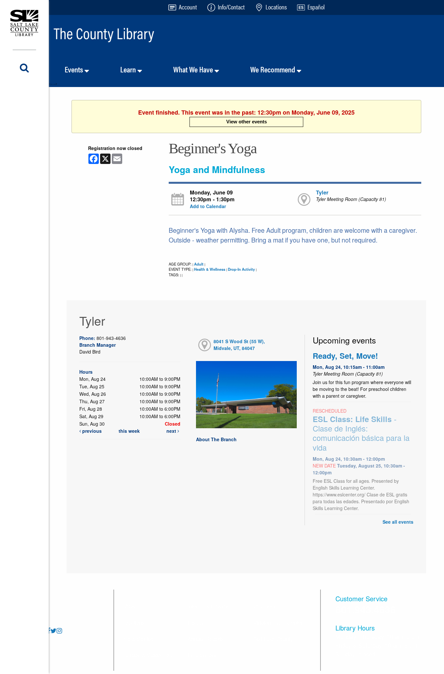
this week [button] (129, 431)
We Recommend (273, 69)
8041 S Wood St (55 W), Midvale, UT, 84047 (239, 344)
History (196, 622)
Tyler (322, 192)
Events (75, 69)
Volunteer (264, 606)
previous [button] (91, 431)
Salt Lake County (273, 639)
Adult (198, 264)
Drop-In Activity (241, 269)
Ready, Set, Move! (345, 355)
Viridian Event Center (278, 622)
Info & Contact (138, 639)
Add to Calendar (208, 206)
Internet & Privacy (208, 606)
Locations (133, 622)
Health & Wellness (209, 269)
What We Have (194, 69)
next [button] (171, 431)
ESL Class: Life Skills (361, 433)
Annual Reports (206, 639)
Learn (128, 69)
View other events (246, 121)
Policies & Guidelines (147, 655)
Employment (202, 655)
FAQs (128, 606)
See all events (398, 521)
